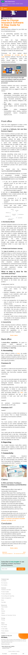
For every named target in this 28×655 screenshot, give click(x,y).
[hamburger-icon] (25, 8)
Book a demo (14, 335)
